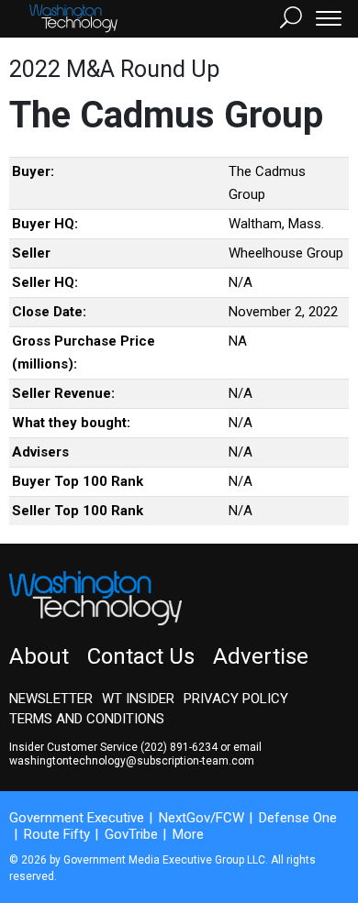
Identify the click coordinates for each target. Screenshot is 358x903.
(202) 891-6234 (179, 747)
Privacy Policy (236, 698)
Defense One (298, 817)
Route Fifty (57, 834)
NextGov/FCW (201, 817)
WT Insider (138, 698)
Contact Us (141, 656)
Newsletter (51, 698)
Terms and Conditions (86, 718)
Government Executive (76, 817)
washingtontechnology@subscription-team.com (131, 760)
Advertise (260, 656)
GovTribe (131, 834)
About (39, 656)
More (188, 834)
